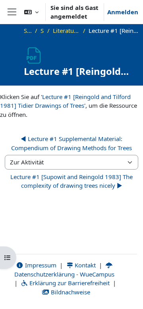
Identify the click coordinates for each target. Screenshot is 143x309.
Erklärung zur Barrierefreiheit (69, 283)
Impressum (39, 265)
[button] (31, 12)
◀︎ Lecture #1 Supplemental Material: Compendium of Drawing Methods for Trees (71, 143)
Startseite (28, 30)
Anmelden (122, 12)
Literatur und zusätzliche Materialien (66, 30)
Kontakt (84, 265)
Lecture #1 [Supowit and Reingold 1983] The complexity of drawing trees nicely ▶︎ (71, 181)
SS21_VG (42, 30)
